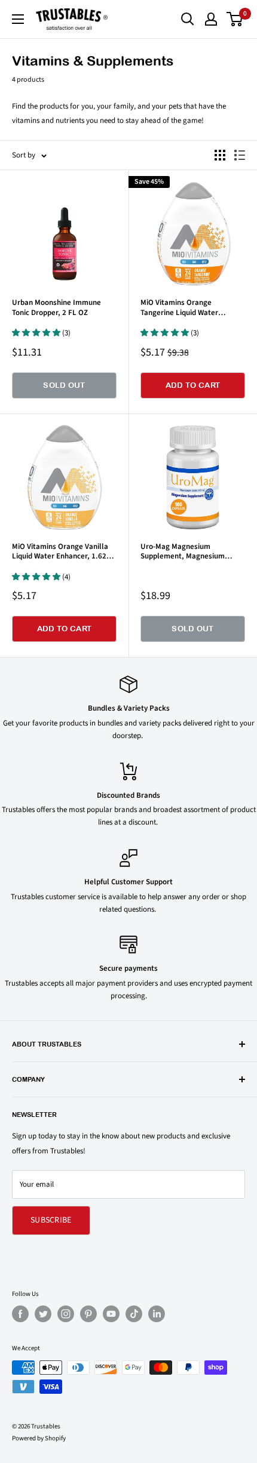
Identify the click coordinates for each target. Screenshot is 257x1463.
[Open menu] (18, 19)
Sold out (64, 385)
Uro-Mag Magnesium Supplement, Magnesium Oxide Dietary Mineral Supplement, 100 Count (182, 551)
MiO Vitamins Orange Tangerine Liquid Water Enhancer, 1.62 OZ (179, 307)
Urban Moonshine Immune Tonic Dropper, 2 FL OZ (56, 307)
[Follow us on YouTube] (111, 1313)
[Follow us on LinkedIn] (156, 1313)
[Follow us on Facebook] (20, 1313)
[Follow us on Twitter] (43, 1313)
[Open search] (187, 19)
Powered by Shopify (39, 1438)
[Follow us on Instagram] (65, 1313)
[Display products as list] (239, 155)
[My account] (211, 19)
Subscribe (51, 1220)
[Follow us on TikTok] (134, 1313)
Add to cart (193, 385)
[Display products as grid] (220, 155)
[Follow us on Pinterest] (88, 1313)
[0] (235, 19)
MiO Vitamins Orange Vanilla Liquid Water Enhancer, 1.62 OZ (60, 551)
